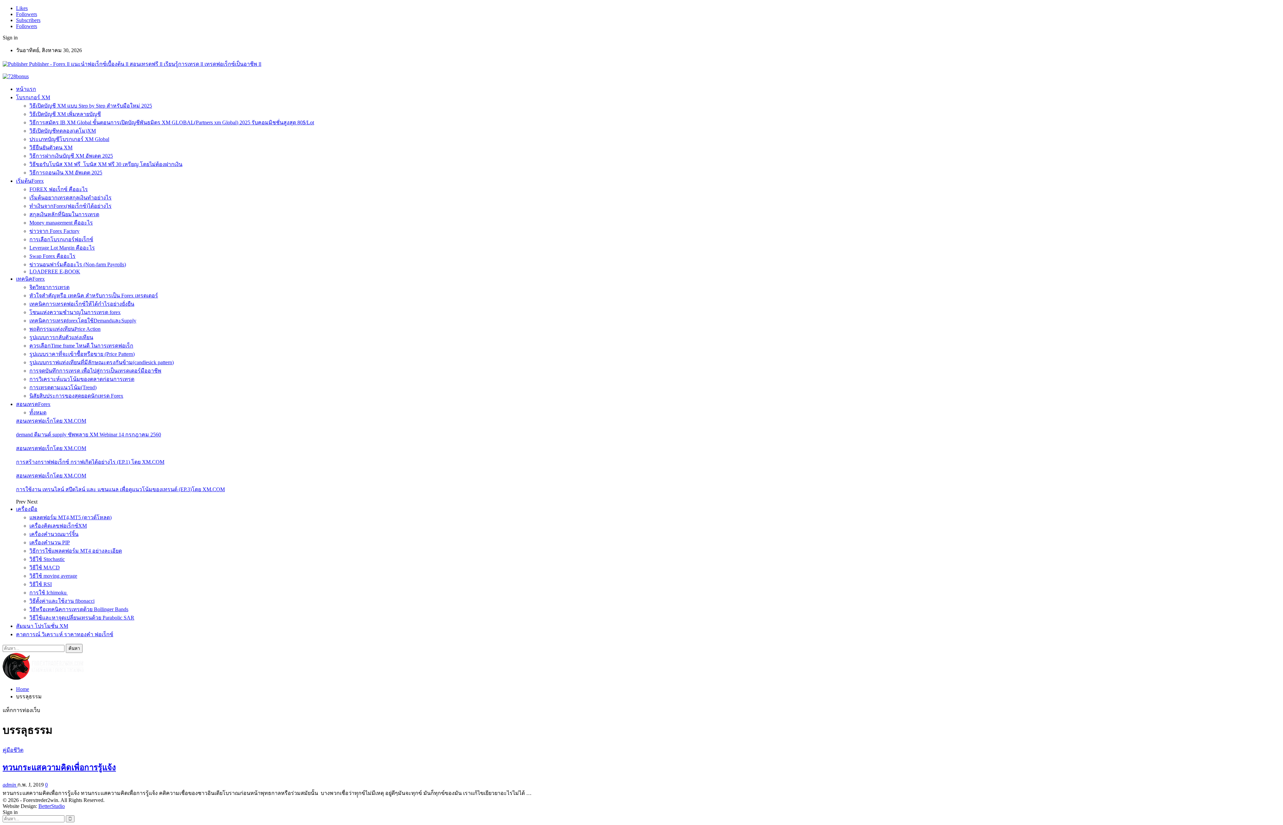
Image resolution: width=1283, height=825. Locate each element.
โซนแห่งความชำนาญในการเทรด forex (75, 312)
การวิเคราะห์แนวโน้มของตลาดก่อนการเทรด (81, 379)
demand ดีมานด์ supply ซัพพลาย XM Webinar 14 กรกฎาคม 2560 (88, 434)
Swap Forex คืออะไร (52, 256)
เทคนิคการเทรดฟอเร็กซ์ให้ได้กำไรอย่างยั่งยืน (81, 304)
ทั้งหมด (37, 412)
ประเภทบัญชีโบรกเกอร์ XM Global (69, 139)
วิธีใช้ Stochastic (47, 559)
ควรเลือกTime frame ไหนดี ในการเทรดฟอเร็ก (81, 346)
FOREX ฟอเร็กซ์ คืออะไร (58, 189)
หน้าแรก (26, 89)
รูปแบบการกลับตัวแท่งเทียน (61, 337)
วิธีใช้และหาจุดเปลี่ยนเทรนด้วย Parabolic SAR (81, 618)
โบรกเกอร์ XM (33, 97)
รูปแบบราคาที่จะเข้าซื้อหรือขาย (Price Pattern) (82, 354)
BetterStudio (51, 806)
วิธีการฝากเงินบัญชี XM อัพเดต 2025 (71, 156)
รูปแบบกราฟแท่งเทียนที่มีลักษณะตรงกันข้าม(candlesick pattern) (101, 362)
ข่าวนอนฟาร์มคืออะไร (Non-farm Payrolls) (77, 264)
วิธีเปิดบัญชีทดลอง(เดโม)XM (62, 131)
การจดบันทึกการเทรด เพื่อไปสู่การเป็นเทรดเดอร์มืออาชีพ (95, 371)
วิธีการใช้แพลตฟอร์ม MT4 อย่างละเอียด (75, 551)
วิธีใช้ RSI (40, 584)
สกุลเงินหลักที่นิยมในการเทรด (64, 214)
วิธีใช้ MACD (44, 567)
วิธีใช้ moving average (53, 576)
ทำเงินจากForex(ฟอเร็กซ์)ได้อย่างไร (70, 206)
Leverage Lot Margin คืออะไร (62, 248)
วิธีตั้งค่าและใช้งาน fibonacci (62, 601)
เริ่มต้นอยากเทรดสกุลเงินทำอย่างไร (70, 197)
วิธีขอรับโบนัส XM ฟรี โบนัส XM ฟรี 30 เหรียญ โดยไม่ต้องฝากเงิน (105, 164)
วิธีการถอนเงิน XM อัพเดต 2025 (65, 172)
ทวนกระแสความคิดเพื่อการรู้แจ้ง (59, 767)
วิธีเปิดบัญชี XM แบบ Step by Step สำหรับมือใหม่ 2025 (90, 106)
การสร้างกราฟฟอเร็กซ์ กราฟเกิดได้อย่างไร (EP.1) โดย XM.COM (90, 462)
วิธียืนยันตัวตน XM (51, 147)
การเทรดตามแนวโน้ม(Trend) (63, 387)
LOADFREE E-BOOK (54, 271)
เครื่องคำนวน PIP (49, 542)
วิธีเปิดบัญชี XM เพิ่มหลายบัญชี (65, 114)
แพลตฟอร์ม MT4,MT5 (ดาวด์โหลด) (70, 517)
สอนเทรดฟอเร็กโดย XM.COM (51, 421)
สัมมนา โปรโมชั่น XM (42, 626)
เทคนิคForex (30, 279)
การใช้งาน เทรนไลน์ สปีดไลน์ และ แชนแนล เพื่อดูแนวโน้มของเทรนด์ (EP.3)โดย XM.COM (120, 489)
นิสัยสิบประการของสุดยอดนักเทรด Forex (76, 396)
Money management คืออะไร (61, 223)
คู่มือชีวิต (13, 750)
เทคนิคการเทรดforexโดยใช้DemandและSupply (82, 320)
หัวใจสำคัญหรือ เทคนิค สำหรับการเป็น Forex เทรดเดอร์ (93, 295)
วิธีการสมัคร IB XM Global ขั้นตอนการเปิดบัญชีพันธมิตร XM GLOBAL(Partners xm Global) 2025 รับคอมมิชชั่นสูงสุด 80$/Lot (171, 122)
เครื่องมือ (26, 509)
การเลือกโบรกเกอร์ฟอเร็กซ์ (61, 239)
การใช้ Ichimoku (48, 592)
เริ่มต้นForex (30, 181)
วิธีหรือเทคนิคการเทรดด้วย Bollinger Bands (78, 609)
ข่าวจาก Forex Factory (54, 231)
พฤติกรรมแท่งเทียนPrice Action (65, 329)
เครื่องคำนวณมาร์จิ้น (54, 534)
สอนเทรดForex (33, 404)
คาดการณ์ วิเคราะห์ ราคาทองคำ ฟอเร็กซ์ (64, 634)
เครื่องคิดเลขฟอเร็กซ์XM (58, 526)
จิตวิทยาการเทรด (49, 287)
